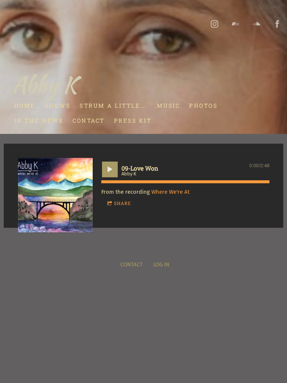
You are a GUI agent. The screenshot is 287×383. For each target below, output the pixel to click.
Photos (203, 105)
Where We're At (170, 192)
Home (25, 105)
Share (122, 203)
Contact (88, 120)
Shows (58, 105)
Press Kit (133, 120)
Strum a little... (114, 105)
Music (168, 105)
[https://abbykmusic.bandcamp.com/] (235, 24)
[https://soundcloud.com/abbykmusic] (256, 24)
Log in (161, 264)
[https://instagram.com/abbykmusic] (214, 24)
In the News (39, 120)
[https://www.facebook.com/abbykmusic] (277, 24)
